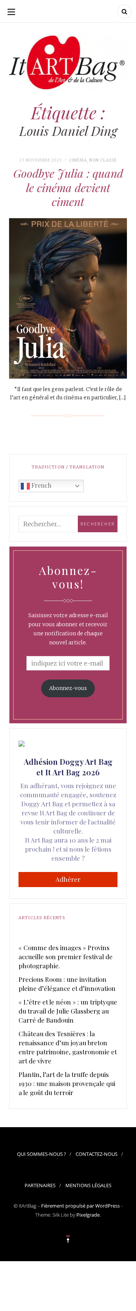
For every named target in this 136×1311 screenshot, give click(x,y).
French (40, 485)
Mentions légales (88, 1185)
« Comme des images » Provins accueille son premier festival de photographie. (66, 956)
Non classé (103, 160)
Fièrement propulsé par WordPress (80, 1205)
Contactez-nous (96, 1154)
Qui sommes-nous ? (41, 1154)
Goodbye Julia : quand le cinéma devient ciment (68, 187)
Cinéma (78, 160)
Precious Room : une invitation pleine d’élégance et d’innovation (67, 983)
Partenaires (40, 1185)
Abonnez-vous (68, 688)
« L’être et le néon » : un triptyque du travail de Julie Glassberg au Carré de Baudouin (68, 1011)
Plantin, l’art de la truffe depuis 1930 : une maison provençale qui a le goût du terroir (67, 1083)
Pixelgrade (88, 1214)
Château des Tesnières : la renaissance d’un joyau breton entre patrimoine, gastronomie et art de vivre (68, 1047)
